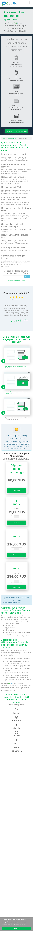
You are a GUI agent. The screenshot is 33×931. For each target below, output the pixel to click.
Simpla (16, 728)
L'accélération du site (12, 138)
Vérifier (27, 277)
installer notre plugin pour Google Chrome (18, 279)
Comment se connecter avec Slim (17, 131)
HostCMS (16, 720)
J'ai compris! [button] (16, 928)
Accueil (4, 138)
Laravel (16, 713)
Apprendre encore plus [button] (20, 924)
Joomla (16, 736)
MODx (17, 743)
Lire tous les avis (25, 320)
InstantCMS (16, 751)
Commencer (16, 490)
